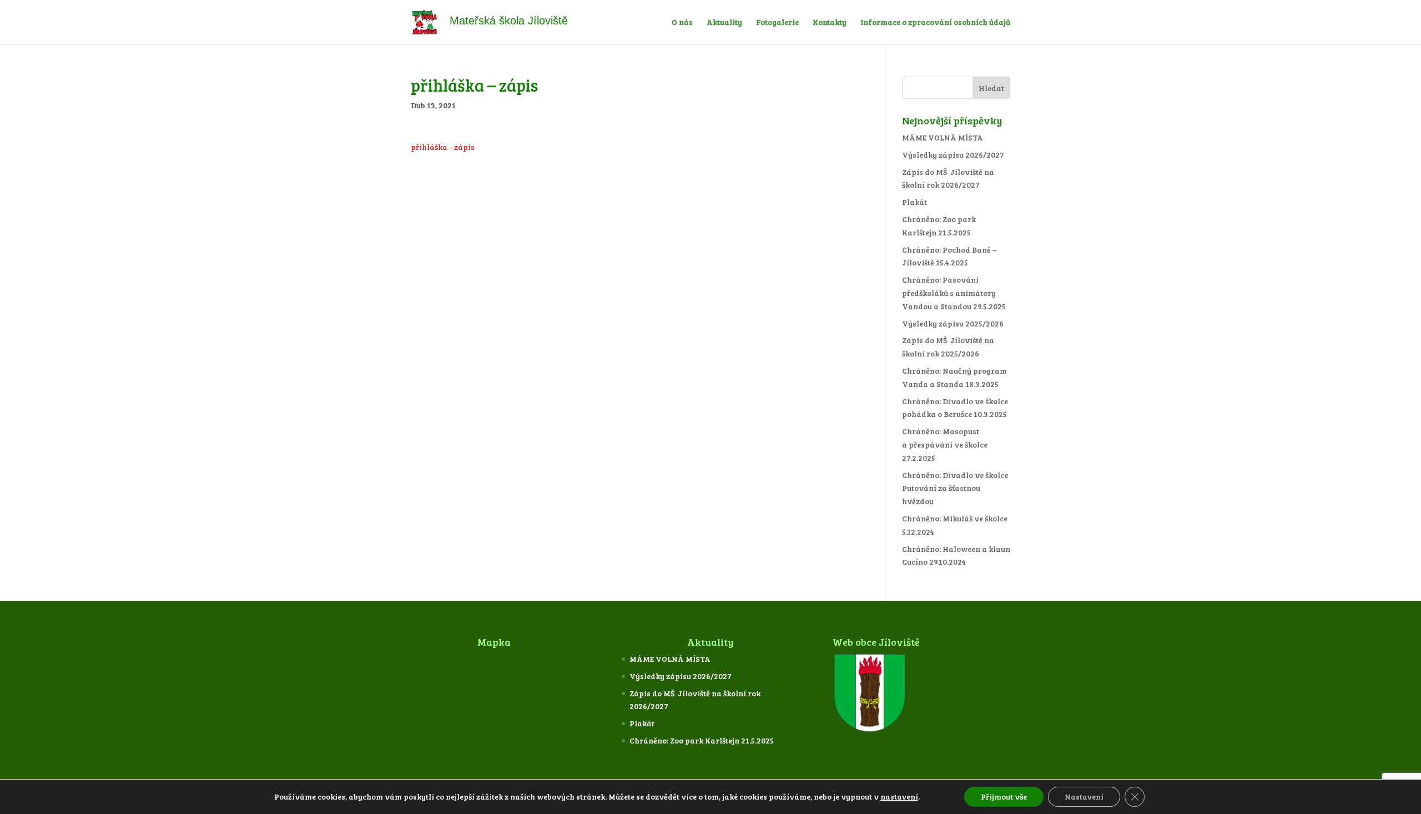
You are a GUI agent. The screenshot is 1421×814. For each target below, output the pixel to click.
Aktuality (724, 22)
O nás (682, 22)
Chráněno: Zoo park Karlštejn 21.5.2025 (701, 740)
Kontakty (829, 22)
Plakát (914, 202)
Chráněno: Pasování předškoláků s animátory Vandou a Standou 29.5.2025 (954, 292)
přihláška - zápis (443, 147)
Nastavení (1084, 796)
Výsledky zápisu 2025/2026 (953, 323)
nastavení (899, 797)
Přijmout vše (1004, 796)
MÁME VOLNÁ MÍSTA (942, 137)
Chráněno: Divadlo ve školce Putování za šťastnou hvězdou (955, 488)
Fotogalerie (777, 22)
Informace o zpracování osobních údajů (935, 22)
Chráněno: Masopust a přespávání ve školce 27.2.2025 (944, 444)
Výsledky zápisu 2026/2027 (953, 154)
